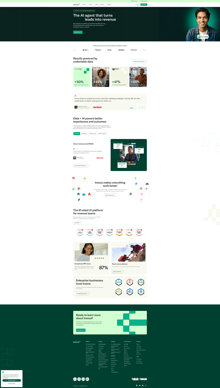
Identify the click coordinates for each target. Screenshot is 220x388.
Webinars (125, 352)
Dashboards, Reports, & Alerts (90, 352)
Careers (137, 352)
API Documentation (127, 363)
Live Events (126, 353)
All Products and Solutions (90, 344)
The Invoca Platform (89, 346)
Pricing (87, 364)
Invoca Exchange (89, 358)
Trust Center (138, 346)
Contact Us (138, 353)
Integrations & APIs (89, 354)
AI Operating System (89, 348)
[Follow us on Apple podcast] (146, 385)
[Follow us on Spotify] (143, 385)
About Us (138, 344)
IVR (99, 368)
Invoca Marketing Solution (116, 344)
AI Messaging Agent (102, 344)
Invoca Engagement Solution (114, 347)
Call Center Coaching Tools (103, 359)
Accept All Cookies (11, 380)
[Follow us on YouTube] (140, 385)
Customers (126, 346)
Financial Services (114, 360)
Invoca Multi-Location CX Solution (115, 353)
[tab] (76, 133)
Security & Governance (90, 357)
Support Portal (126, 359)
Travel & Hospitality (114, 372)
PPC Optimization (102, 357)
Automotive (113, 358)
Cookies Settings (11, 383)
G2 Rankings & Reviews (128, 357)
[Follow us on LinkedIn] (137, 385)
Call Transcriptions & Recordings (102, 364)
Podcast (125, 350)
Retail (112, 368)
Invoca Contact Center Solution (115, 350)
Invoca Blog (126, 344)
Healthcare (113, 362)
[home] (76, 4)
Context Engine (88, 350)
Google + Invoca (89, 360)
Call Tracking (101, 348)
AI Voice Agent (101, 346)
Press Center (138, 348)
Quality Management (102, 353)
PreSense (100, 352)
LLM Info (125, 365)
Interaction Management (103, 366)
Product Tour (126, 355)
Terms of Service (139, 363)
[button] (135, 1)
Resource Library (127, 348)
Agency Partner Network (140, 350)
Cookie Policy (138, 361)
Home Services (114, 364)
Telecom (112, 370)
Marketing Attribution (102, 355)
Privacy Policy (138, 359)
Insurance (113, 366)
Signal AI (100, 350)
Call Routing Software (102, 361)
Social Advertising (89, 362)
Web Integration (127, 361)
